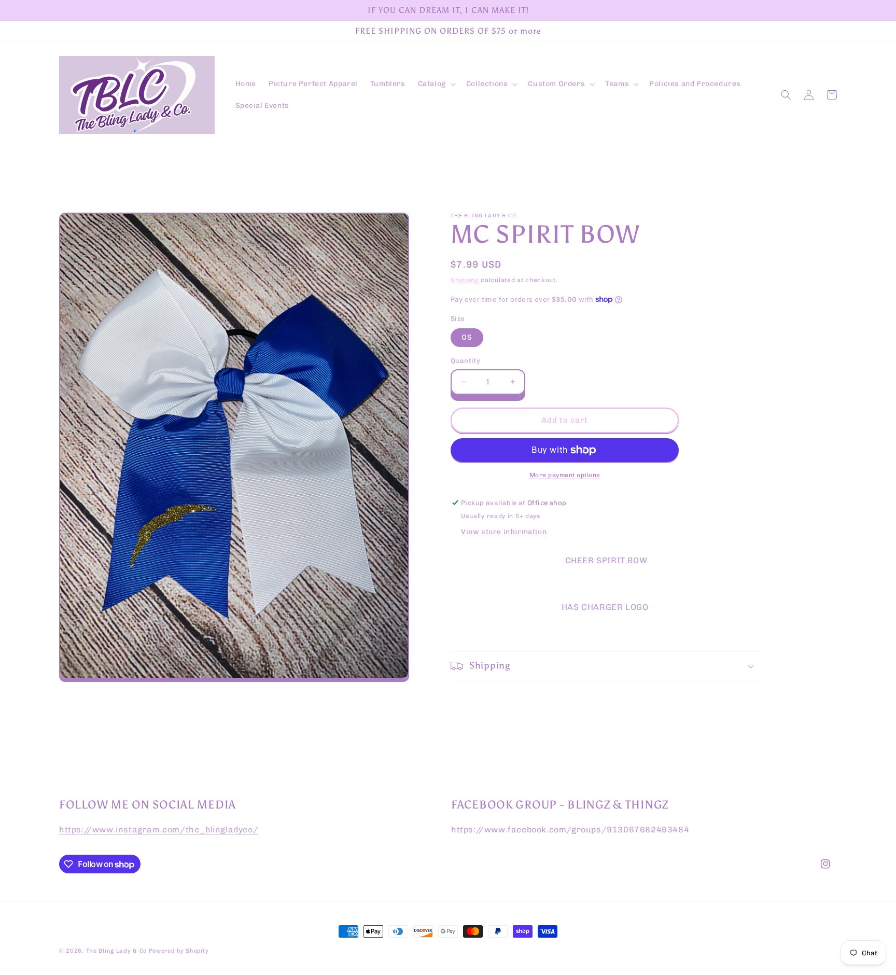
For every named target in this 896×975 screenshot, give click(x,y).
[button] (436, 84)
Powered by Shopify (179, 951)
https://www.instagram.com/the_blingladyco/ (158, 829)
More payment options (564, 475)
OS (466, 337)
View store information (504, 531)
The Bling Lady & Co (116, 951)
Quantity (465, 361)
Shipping (465, 280)
